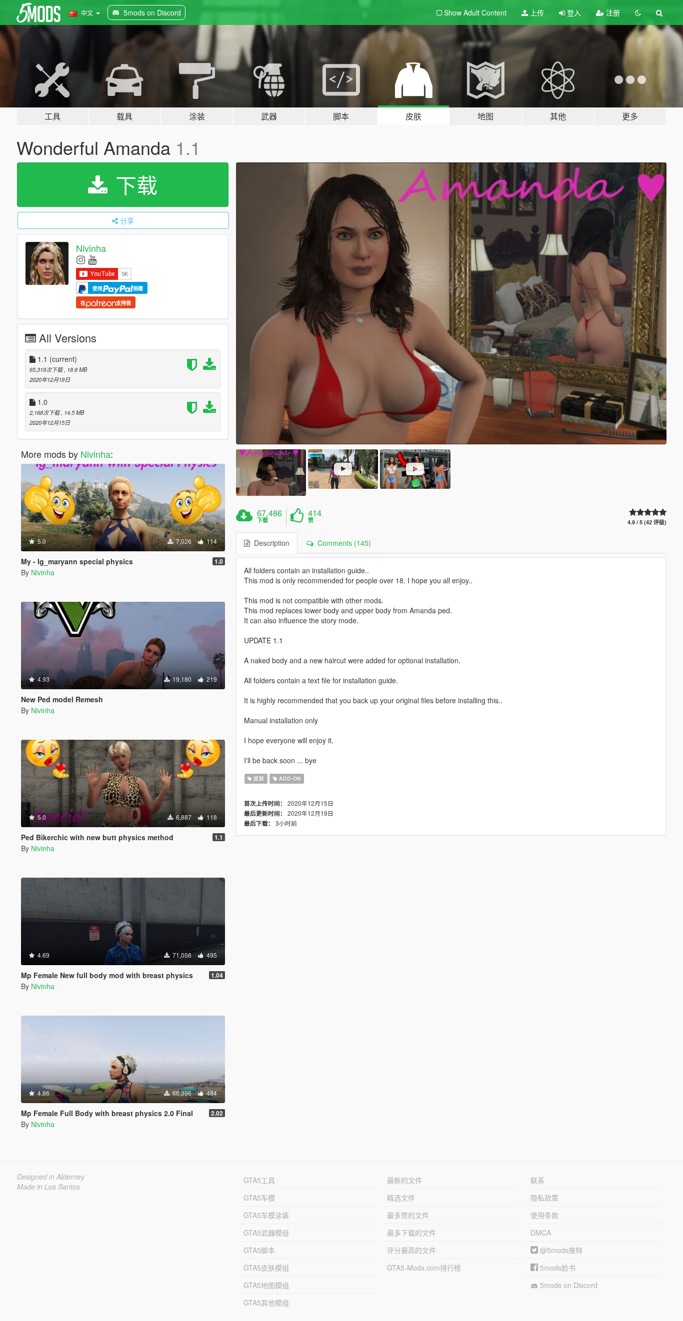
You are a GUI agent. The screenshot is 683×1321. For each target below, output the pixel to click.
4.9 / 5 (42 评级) (647, 522)
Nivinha (91, 247)
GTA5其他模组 (266, 1303)
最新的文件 (404, 1180)
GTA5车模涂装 (266, 1215)
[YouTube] (92, 259)
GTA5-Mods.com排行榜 (424, 1268)
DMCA (540, 1233)
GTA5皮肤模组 (266, 1268)
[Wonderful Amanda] (451, 303)
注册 (612, 12)
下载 (134, 184)
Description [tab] (270, 543)
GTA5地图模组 (266, 1285)
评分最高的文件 (411, 1250)
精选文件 (401, 1198)
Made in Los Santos (48, 1187)
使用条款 (544, 1215)
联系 (537, 1180)
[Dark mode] (638, 12)
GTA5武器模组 (266, 1233)
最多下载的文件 (411, 1233)
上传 (536, 12)
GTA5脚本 (259, 1250)
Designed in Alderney (50, 1177)
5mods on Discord (568, 1285)
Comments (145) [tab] (342, 543)
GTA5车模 (259, 1198)
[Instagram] (81, 259)
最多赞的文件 (408, 1215)
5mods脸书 (557, 1268)
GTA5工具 (259, 1180)
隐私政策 (544, 1198)
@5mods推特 (560, 1250)
